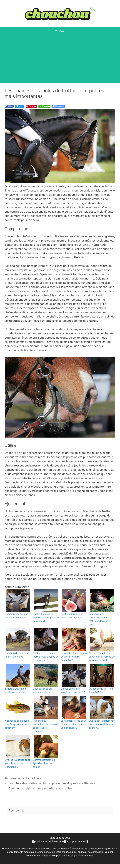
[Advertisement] (60, 59)
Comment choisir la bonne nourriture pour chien (40, 788)
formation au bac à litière (24, 778)
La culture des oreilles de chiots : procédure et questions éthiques (51, 783)
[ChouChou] (60, 13)
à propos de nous (76, 841)
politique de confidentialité (49, 841)
